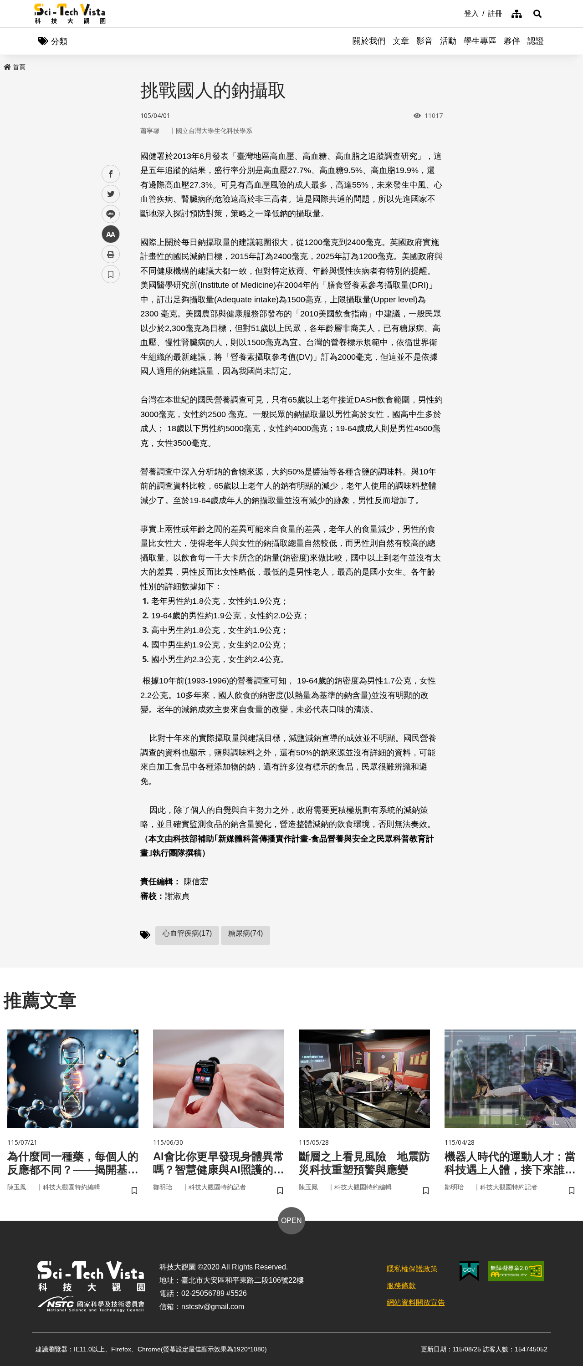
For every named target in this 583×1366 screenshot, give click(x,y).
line (108, 214)
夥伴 (512, 41)
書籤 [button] (111, 274)
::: (457, 13)
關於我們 (369, 41)
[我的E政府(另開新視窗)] (469, 1271)
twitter (111, 194)
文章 (401, 41)
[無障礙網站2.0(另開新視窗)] (516, 1271)
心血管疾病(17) (187, 933)
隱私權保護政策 (412, 1269)
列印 (111, 254)
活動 (448, 41)
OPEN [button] (291, 1220)
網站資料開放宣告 (416, 1302)
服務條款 (401, 1286)
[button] (537, 13)
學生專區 (480, 41)
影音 (424, 41)
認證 (535, 41)
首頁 (19, 67)
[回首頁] (70, 13)
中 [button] (110, 234)
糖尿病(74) (245, 933)
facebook (111, 174)
